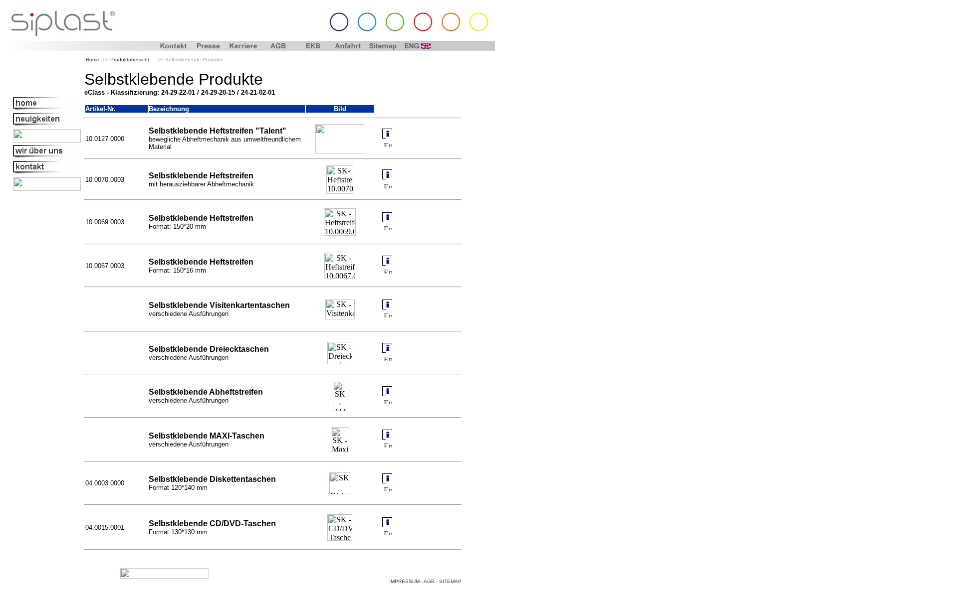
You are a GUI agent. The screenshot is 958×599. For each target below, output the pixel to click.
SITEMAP (450, 581)
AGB (429, 581)
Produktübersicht (129, 59)
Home (92, 59)
